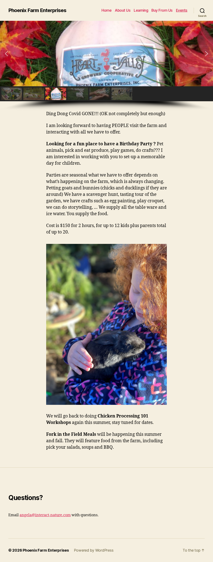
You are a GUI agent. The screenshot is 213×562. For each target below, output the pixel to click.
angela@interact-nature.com (45, 515)
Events (181, 10)
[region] (106, 66)
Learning (141, 10)
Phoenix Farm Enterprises (37, 10)
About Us (122, 10)
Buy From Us (162, 10)
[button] (6, 53)
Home (106, 10)
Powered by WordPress (94, 550)
